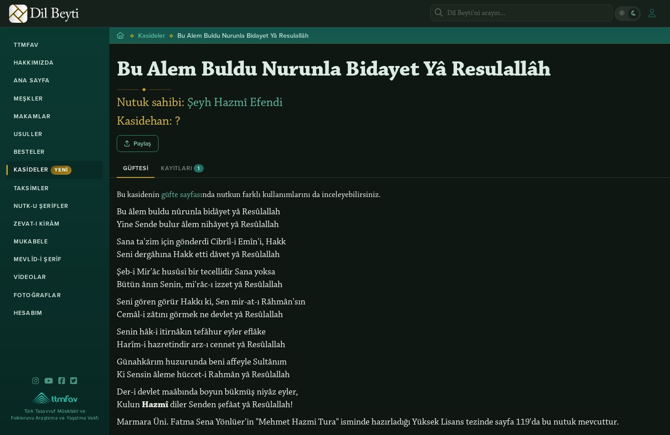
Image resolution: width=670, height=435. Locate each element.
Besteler (29, 151)
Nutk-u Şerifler (41, 206)
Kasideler (41, 169)
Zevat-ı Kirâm (37, 223)
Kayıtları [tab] (180, 168)
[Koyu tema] (633, 13)
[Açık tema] (621, 13)
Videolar (30, 277)
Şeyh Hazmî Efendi (235, 102)
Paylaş (142, 143)
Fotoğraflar (37, 295)
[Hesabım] (652, 14)
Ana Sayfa (32, 80)
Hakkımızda (34, 62)
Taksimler (31, 188)
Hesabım (28, 313)
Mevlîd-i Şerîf (38, 259)
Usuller (28, 134)
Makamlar (32, 116)
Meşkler (28, 98)
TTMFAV (26, 44)
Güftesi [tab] (135, 168)
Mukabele (31, 241)
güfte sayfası (181, 195)
